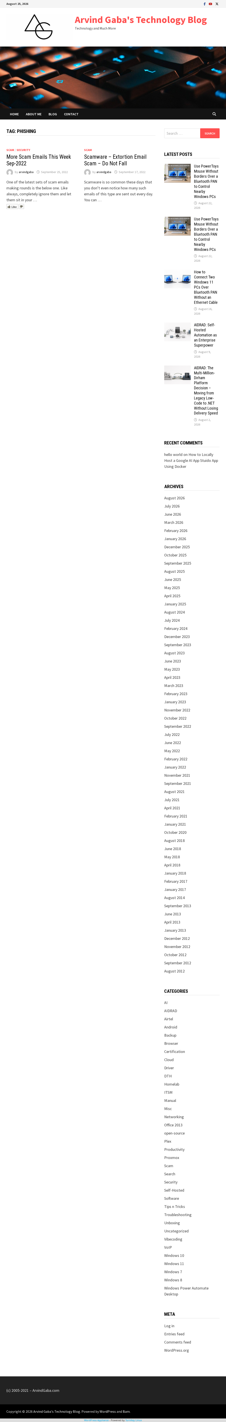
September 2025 (177, 563)
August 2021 (174, 791)
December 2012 (177, 938)
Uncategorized (176, 1231)
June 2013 (172, 913)
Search (169, 1173)
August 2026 (174, 497)
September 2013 (177, 905)
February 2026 (175, 530)
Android (170, 1027)
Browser (171, 1043)
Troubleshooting (178, 1214)
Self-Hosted (174, 1190)
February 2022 (175, 758)
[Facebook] (205, 3)
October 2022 (175, 718)
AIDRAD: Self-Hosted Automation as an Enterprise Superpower (205, 335)
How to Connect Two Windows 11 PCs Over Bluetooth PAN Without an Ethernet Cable (206, 287)
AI (166, 1002)
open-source (174, 1133)
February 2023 (175, 693)
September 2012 (177, 962)
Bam (126, 1411)
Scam (10, 150)
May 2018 (172, 856)
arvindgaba (26, 172)
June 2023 (172, 661)
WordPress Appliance (96, 1420)
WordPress (108, 1411)
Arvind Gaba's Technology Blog (141, 19)
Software (171, 1198)
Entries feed (174, 1333)
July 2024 (172, 620)
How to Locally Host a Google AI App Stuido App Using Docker (191, 460)
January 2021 (175, 824)
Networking (174, 1116)
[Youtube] (211, 3)
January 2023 (175, 701)
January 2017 (175, 889)
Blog (53, 114)
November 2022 (177, 710)
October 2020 (175, 832)
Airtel (168, 1018)
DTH (168, 1076)
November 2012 (177, 946)
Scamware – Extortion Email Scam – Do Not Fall (115, 160)
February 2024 (175, 628)
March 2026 (173, 522)
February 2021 (175, 816)
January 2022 (175, 767)
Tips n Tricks (174, 1206)
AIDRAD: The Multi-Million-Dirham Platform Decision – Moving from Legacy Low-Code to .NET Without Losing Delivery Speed (206, 391)
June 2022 (172, 742)
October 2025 (175, 555)
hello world (173, 454)
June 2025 (172, 579)
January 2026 (175, 538)
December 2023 (177, 636)
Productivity (174, 1149)
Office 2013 (173, 1124)
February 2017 (175, 881)
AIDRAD (170, 1010)
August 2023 (174, 652)
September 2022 (177, 726)
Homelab (171, 1084)
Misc (168, 1108)
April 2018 (172, 865)
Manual (170, 1100)
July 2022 (172, 734)
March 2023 (173, 685)
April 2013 (172, 922)
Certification (174, 1051)
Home (14, 114)
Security (23, 150)
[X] (217, 3)
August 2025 (174, 571)
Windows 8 (173, 1279)
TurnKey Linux (133, 1420)
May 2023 (172, 669)
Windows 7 (173, 1271)
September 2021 (177, 783)
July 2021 (172, 799)
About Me (33, 114)
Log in (169, 1325)
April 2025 (172, 595)
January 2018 (175, 873)
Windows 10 (174, 1255)
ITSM (168, 1092)
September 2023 (177, 644)
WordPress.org (176, 1350)
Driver (169, 1067)
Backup (170, 1035)
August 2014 (174, 897)
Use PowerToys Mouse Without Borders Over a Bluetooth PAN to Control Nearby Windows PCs (206, 181)
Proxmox (171, 1157)
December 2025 (177, 546)
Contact (71, 114)
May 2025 (172, 587)
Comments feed (177, 1342)
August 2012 (174, 971)
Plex (167, 1141)
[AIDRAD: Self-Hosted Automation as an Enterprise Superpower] (177, 325)
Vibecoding (173, 1239)
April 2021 (172, 807)
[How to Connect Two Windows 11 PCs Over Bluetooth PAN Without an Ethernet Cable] (177, 272)
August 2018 (174, 840)
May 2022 (172, 750)
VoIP (168, 1247)
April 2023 (172, 677)
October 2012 (175, 954)
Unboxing (172, 1222)
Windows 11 (174, 1263)
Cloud (169, 1059)
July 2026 (172, 506)
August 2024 (174, 612)
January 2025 (175, 603)
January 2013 (175, 930)
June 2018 (172, 848)
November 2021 (177, 775)
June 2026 (172, 514)
